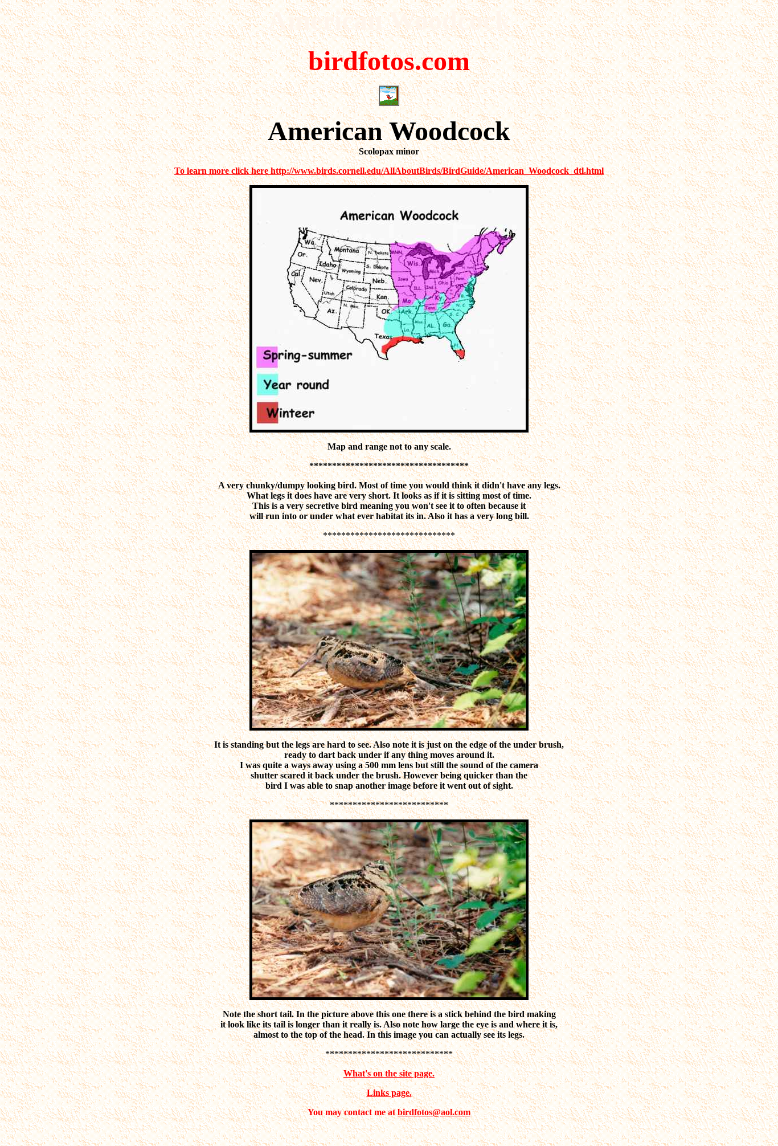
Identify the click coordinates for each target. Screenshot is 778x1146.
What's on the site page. (389, 1073)
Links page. (389, 1093)
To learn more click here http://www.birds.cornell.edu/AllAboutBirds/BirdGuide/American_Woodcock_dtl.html (389, 171)
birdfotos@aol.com (434, 1112)
